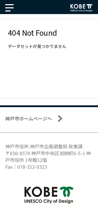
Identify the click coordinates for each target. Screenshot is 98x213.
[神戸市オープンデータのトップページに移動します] (81, 8)
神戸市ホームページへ (28, 118)
